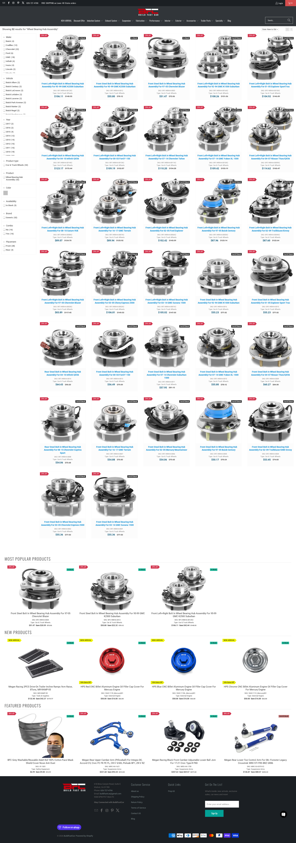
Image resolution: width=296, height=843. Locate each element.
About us (135, 791)
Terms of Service (138, 808)
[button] (95, 21)
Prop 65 (171, 791)
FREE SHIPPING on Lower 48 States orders (58, 3)
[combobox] (279, 20)
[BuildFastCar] (148, 12)
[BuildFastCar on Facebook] (8, 3)
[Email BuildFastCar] (3, 3)
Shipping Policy (137, 797)
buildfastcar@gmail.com (110, 793)
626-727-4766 (32, 3)
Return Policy (136, 802)
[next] (288, 669)
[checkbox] (5, 193)
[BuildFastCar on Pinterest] (18, 3)
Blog (133, 819)
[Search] (289, 20)
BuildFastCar (69, 836)
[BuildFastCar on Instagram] (13, 3)
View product (218, 59)
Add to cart (62, 59)
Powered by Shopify (84, 836)
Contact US (136, 813)
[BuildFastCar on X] (23, 3)
